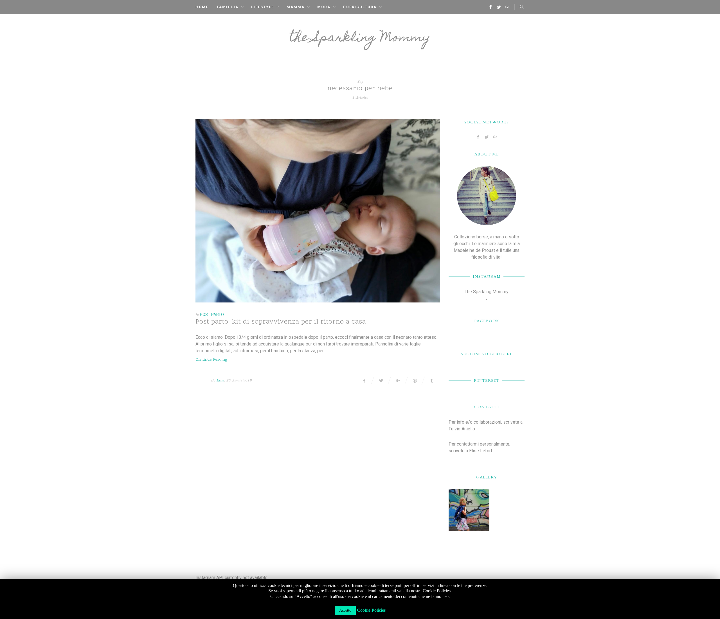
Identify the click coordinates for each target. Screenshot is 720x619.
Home (201, 7)
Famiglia (227, 7)
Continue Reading (211, 359)
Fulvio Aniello (462, 429)
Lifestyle (262, 7)
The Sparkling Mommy (486, 291)
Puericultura (360, 7)
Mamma (296, 7)
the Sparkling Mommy (360, 38)
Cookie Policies (371, 610)
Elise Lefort (480, 450)
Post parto (212, 314)
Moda (323, 7)
